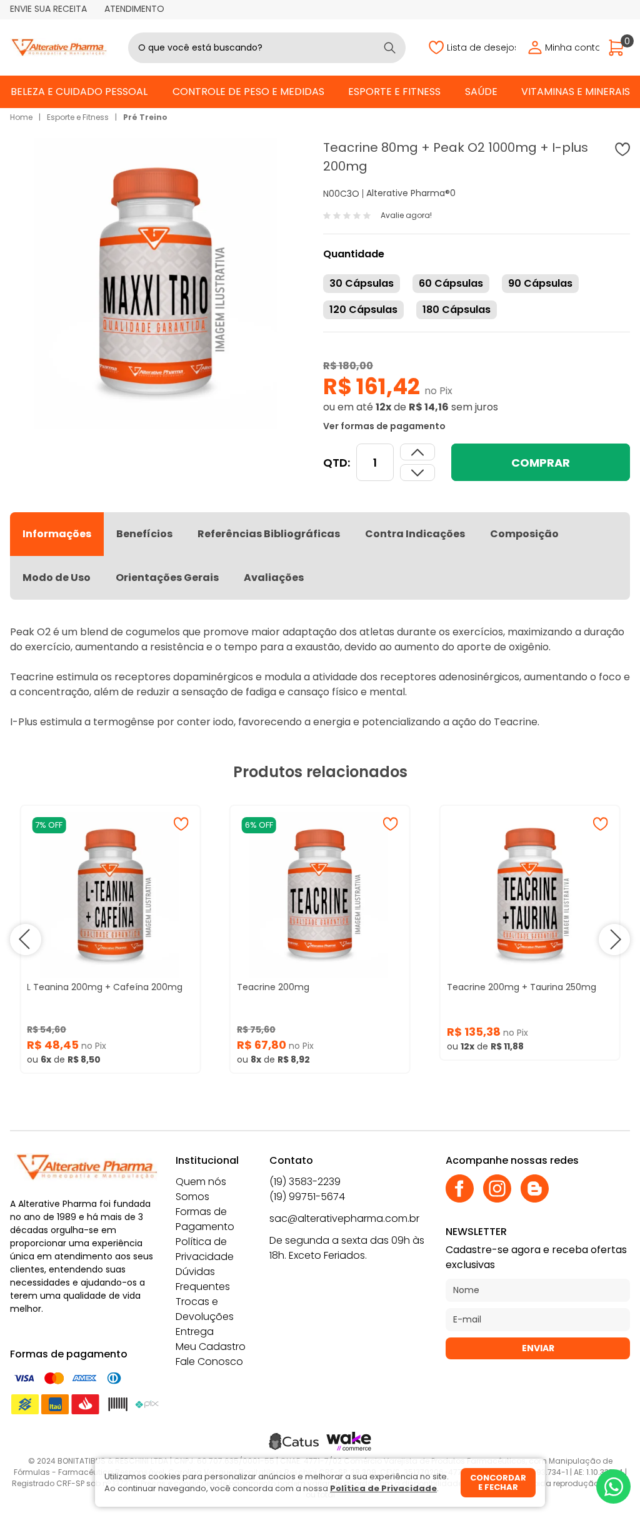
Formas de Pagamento (205, 1219)
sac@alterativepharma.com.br (344, 1218)
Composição (524, 534)
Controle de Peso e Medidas (248, 91)
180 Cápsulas (456, 309)
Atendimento (134, 8)
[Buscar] (390, 47)
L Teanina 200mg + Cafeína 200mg (104, 987)
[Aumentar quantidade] (417, 472)
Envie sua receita (48, 8)
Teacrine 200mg (273, 987)
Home (21, 117)
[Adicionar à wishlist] (622, 149)
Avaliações (274, 577)
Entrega (195, 1331)
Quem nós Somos (201, 1189)
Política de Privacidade (205, 1249)
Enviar (538, 1348)
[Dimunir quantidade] (417, 452)
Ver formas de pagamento (384, 426)
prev (25, 939)
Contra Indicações (415, 534)
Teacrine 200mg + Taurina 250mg (521, 987)
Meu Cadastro (211, 1346)
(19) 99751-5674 (307, 1196)
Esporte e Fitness (394, 91)
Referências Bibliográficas (269, 534)
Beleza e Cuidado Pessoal (79, 91)
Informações (56, 534)
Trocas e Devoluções (205, 1309)
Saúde (481, 91)
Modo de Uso (56, 577)
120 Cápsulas (363, 309)
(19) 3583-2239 (305, 1181)
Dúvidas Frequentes (203, 1279)
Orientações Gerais (167, 577)
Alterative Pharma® (408, 193)
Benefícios (144, 534)
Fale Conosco (209, 1361)
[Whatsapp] (613, 1486)
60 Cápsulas (451, 283)
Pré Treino (145, 117)
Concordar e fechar (498, 1483)
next (614, 939)
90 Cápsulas (540, 283)
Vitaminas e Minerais (575, 91)
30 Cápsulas (361, 283)
